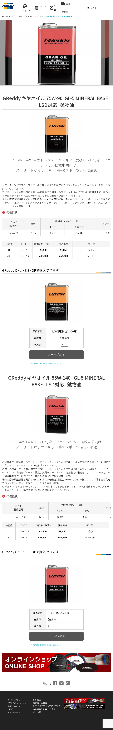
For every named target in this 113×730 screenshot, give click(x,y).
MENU (93, 7)
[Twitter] (61, 683)
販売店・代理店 (40, 703)
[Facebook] (55, 683)
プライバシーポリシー (18, 703)
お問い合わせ (14, 706)
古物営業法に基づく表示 (44, 709)
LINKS (10, 709)
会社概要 (37, 699)
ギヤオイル (35, 16)
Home (5, 16)
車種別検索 (66, 7)
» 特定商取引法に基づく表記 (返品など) (45, 363)
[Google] (68, 683)
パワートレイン (19, 16)
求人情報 (37, 712)
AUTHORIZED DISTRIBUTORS (46, 706)
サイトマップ (14, 712)
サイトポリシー (15, 699)
